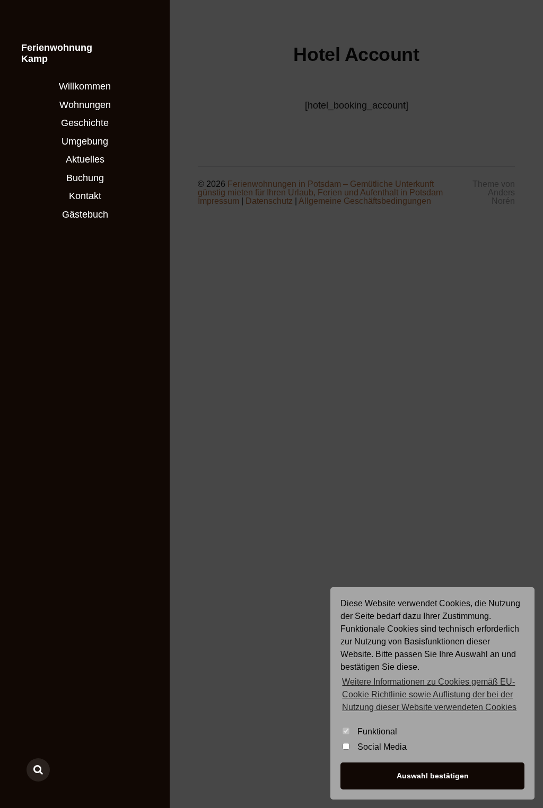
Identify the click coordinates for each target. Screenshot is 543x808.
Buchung (85, 178)
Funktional (377, 731)
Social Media (382, 746)
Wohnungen (85, 105)
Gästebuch (85, 214)
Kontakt (85, 196)
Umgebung (85, 141)
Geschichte (85, 123)
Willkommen (85, 86)
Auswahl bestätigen (433, 775)
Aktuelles (85, 159)
